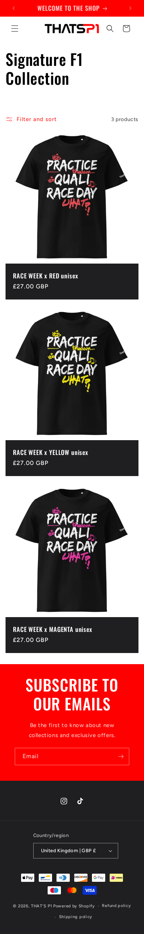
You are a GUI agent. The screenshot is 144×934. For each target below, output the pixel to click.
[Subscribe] (121, 756)
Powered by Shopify (74, 906)
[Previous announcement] (14, 8)
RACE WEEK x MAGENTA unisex (52, 629)
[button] (15, 28)
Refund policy (116, 905)
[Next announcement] (130, 8)
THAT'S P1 (41, 906)
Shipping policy (76, 916)
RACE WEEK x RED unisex (45, 275)
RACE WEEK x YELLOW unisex (50, 452)
